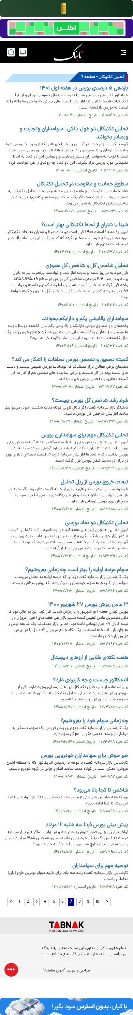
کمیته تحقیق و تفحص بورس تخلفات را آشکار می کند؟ (70, 360)
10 (97, 902)
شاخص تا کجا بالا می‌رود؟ (101, 790)
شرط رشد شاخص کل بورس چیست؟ (90, 401)
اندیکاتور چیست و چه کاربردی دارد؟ (90, 680)
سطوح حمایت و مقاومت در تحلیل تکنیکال (82, 184)
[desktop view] (23, 52)
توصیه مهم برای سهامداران (100, 866)
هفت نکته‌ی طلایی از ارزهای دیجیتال (89, 658)
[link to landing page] (68, 52)
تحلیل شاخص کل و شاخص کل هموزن (87, 266)
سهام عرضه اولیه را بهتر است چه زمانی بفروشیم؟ (76, 570)
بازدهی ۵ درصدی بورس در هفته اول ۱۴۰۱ (84, 88)
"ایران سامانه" (54, 971)
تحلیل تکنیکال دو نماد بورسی (96, 523)
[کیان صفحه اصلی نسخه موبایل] (66, 1006)
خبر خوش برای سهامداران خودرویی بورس (84, 756)
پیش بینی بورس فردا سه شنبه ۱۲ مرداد (87, 825)
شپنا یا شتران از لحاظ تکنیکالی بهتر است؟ (84, 225)
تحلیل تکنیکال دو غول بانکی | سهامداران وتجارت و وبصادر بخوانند (74, 133)
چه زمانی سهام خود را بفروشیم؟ (94, 721)
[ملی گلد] (66, 8)
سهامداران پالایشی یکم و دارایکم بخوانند (85, 319)
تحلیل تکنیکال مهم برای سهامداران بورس (84, 435)
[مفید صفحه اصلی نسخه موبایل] (66, 28)
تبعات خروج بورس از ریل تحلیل (94, 482)
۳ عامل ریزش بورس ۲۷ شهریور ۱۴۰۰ (88, 605)
